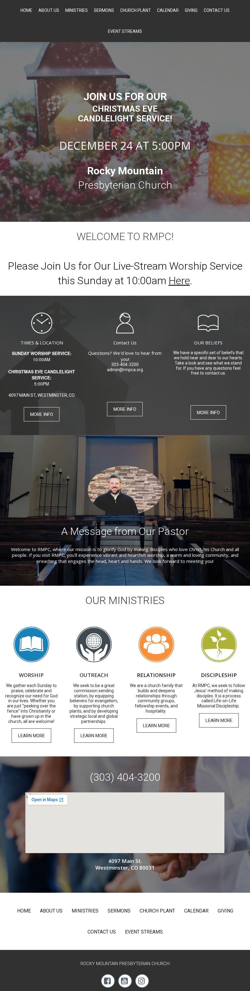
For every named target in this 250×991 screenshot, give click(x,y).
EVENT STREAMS (125, 31)
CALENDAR (168, 10)
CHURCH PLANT (135, 10)
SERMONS (104, 10)
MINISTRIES (76, 10)
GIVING (191, 10)
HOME (26, 10)
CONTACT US (217, 10)
